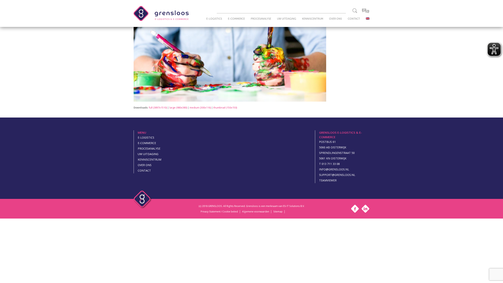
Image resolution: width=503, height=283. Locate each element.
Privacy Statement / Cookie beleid (219, 211)
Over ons (144, 165)
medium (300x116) (200, 107)
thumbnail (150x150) (225, 107)
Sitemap (278, 211)
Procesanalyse (149, 148)
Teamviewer (328, 180)
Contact (144, 170)
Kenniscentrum (149, 159)
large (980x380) (178, 107)
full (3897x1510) (158, 107)
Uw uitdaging (148, 154)
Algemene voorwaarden (255, 211)
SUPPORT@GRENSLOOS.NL (337, 175)
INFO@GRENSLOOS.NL (334, 169)
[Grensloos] (161, 13)
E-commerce (147, 143)
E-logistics (146, 137)
